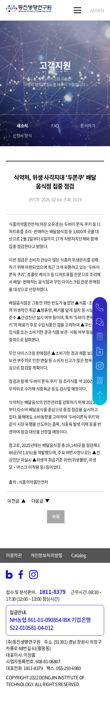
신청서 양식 (22, 135)
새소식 (22, 125)
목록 (56, 516)
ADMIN (97, 10)
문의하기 (87, 125)
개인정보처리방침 (46, 555)
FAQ (55, 125)
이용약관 (14, 555)
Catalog (78, 555)
